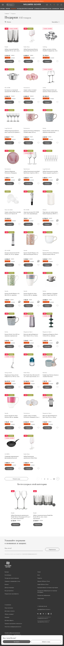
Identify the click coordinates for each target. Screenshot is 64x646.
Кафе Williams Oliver (42, 584)
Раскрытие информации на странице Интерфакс (47, 591)
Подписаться (52, 549)
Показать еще (16, 479)
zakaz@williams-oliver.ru (43, 609)
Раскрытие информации (43, 595)
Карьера (7, 617)
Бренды (2, 8)
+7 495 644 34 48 (42, 606)
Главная (7, 13)
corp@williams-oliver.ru (42, 618)
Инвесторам (40, 598)
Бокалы (7, 584)
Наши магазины (9, 608)
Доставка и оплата (10, 611)
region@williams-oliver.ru (43, 621)
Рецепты (39, 578)
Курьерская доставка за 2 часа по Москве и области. (32, 1)
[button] (53, 504)
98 (54, 479)
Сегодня (28, 61)
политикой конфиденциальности (29, 554)
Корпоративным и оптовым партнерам (47, 587)
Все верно (16, 641)
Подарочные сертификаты (12, 594)
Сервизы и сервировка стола (42, 8)
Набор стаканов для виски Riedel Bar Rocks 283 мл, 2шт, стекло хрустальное (43, 516)
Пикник (8, 8)
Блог (38, 575)
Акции (39, 572)
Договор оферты (9, 620)
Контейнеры (8, 575)
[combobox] (55, 22)
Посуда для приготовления (25, 8)
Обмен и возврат (9, 614)
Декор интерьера (9, 587)
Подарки (13, 8)
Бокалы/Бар (55, 8)
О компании (8, 604)
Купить (9, 387)
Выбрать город (46, 641)
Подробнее (16, 524)
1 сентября (9, 61)
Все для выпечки (9, 590)
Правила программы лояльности (13, 623)
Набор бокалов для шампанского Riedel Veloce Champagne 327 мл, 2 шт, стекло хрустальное (20, 516)
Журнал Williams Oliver (43, 581)
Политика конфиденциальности (13, 626)
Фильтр (9, 22)
